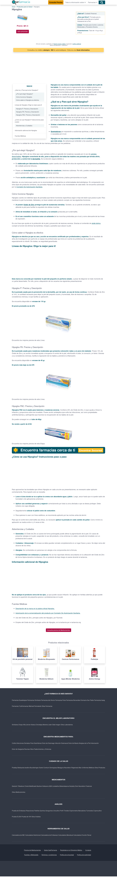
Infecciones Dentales (23, 743)
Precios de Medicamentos (32, 850)
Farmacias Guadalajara (19, 700)
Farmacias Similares (34, 700)
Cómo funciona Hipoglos (24, 97)
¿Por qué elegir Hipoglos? (24, 94)
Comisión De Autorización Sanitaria (29, 187)
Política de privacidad (67, 855)
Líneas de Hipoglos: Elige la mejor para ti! (28, 105)
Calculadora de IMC (18, 835)
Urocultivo (56, 811)
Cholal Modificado (30, 786)
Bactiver (39, 786)
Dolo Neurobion (80, 786)
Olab (53, 725)
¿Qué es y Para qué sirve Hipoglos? (26, 90)
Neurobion (67, 768)
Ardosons (45, 786)
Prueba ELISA (16, 817)
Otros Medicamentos (18, 792)
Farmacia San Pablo (87, 700)
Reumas (27, 749)
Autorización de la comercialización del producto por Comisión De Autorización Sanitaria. (48, 613)
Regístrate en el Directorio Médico (71, 850)
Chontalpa (39, 725)
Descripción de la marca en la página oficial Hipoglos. (35, 608)
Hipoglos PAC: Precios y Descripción (28, 115)
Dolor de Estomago (48, 743)
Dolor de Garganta (18, 749)
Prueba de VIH (26, 817)
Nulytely (72, 786)
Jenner (28, 725)
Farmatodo (37, 706)
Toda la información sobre (74, 2)
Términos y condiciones (49, 855)
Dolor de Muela (73, 743)
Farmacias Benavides (73, 700)
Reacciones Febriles (32, 811)
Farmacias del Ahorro (48, 700)
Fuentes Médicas (20, 136)
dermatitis (36, 159)
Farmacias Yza (17, 706)
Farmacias (92, 2)
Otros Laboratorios (67, 725)
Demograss (53, 768)
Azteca (33, 725)
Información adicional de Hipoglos (26, 130)
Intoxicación (95, 743)
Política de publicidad (84, 855)
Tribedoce (21, 786)
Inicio (13, 7)
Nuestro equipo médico (60, 44)
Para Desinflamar (36, 743)
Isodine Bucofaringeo (32, 768)
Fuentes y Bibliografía (31, 855)
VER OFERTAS (22, 31)
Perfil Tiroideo (64, 811)
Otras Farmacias (47, 706)
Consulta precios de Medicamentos (58, 630)
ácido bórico (96, 223)
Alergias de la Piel (85, 743)
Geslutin (14, 786)
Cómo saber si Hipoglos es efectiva (27, 100)
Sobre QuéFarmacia (50, 850)
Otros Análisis (36, 817)
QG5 (50, 786)
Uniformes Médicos (88, 768)
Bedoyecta (21, 768)
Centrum (46, 768)
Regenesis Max (76, 768)
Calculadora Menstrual (65, 835)
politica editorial (77, 44)
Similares (15, 725)
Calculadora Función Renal (82, 835)
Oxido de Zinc (28, 204)
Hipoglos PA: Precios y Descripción (27, 112)
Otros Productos (100, 768)
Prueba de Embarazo (19, 811)
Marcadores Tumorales (85, 811)
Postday (14, 768)
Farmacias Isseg (99, 700)
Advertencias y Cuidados (24, 126)
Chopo (20, 725)
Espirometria (74, 811)
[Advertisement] (54, 25)
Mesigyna (60, 768)
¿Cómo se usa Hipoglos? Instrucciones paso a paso (29, 121)
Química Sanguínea (46, 811)
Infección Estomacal (61, 743)
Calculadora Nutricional (33, 835)
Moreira (45, 725)
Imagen (58, 725)
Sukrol (41, 768)
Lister (50, 725)
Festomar (89, 786)
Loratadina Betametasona (60, 786)
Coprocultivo (97, 811)
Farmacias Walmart (28, 706)
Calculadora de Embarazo (49, 835)
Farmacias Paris (60, 700)
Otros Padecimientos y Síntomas (40, 749)
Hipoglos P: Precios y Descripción (27, 109)
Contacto (88, 850)
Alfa (24, 725)
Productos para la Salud (24, 7)
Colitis (14, 743)
